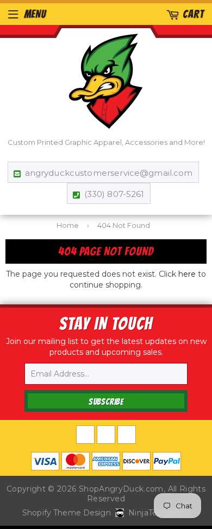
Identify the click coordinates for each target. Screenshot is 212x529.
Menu (35, 14)
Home (68, 225)
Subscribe (106, 401)
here (187, 274)
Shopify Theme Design (66, 513)
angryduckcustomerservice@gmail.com (108, 173)
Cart (193, 14)
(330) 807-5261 (114, 194)
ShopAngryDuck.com (121, 489)
